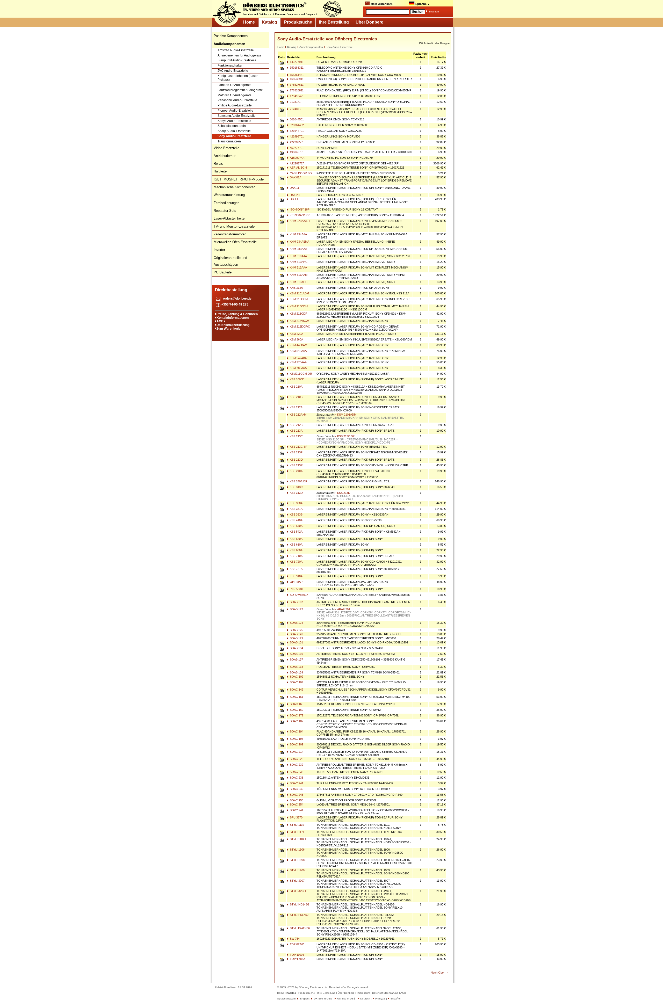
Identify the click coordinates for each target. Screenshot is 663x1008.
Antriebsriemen (225, 156)
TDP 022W (296, 944)
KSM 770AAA (298, 362)
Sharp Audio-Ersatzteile (234, 131)
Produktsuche (298, 22)
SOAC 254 (296, 804)
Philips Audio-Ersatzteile (235, 105)
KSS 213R (296, 465)
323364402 (296, 125)
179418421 (296, 96)
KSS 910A (295, 576)
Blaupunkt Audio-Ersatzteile (237, 60)
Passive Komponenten (231, 36)
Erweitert (434, 11)
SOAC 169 (296, 709)
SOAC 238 (296, 777)
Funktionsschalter (230, 65)
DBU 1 (293, 199)
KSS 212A (295, 407)
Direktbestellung (231, 290)
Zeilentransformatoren (230, 234)
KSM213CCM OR (300, 373)
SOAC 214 (296, 751)
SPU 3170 (295, 817)
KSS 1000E (296, 379)
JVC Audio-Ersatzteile (233, 70)
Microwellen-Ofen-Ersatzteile (235, 242)
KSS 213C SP (345, 436)
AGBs (221, 321)
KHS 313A (296, 287)
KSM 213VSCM (299, 320)
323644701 (296, 130)
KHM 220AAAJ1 (299, 220)
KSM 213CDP (298, 313)
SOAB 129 (296, 638)
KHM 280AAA (298, 248)
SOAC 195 (296, 738)
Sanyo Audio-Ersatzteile (234, 121)
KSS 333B (295, 514)
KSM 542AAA (298, 350)
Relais (218, 163)
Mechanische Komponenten (234, 187)
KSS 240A (295, 471)
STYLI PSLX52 (298, 914)
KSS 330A (295, 503)
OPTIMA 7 (296, 581)
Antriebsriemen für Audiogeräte (239, 55)
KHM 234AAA (298, 234)
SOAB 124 (296, 622)
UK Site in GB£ (323, 998)
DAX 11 (294, 187)
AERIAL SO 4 (298, 167)
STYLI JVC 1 (297, 891)
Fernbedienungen (226, 203)
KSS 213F (295, 452)
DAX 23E (295, 195)
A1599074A (296, 157)
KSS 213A (295, 430)
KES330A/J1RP (299, 215)
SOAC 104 (296, 682)
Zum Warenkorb (228, 328)
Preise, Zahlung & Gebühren (237, 314)
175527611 (296, 84)
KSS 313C (296, 487)
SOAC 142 (296, 689)
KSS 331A (295, 508)
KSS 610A (295, 544)
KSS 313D (296, 492)
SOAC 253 (296, 800)
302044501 (296, 119)
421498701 (296, 136)
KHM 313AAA (298, 267)
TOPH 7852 (297, 958)
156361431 (296, 74)
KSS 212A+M (297, 414)
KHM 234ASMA (299, 241)
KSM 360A (296, 339)
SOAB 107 (296, 602)
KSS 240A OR (298, 481)
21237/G (295, 101)
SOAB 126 (296, 634)
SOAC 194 (296, 731)
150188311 (296, 67)
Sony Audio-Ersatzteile (234, 136)
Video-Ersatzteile (226, 148)
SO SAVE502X (298, 594)
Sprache (421, 3)
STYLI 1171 (296, 831)
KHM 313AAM (298, 274)
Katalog (269, 22)
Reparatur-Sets (225, 211)
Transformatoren (229, 141)
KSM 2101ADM (299, 293)
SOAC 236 (296, 771)
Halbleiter (221, 171)
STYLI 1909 (297, 870)
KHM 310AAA (298, 256)
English (304, 998)
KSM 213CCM (298, 299)
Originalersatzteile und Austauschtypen (230, 261)
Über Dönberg (370, 22)
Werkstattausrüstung (229, 195)
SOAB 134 (296, 648)
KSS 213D (343, 492)
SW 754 (294, 938)
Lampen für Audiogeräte (234, 85)
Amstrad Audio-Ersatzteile (236, 50)
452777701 (296, 147)
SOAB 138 (296, 666)
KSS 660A (295, 550)
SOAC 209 (296, 744)
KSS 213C (296, 436)
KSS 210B (295, 396)
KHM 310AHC (298, 261)
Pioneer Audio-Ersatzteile (235, 110)
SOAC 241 (296, 783)
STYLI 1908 (297, 859)
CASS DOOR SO (300, 173)
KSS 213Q (296, 459)
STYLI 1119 (296, 824)
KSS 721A (295, 568)
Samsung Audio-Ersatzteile (237, 116)
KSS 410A (295, 520)
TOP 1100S (296, 954)
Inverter (219, 250)
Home (249, 22)
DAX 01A (295, 177)
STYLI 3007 (297, 880)
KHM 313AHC (298, 282)
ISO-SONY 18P (299, 209)
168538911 (296, 79)
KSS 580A (295, 538)
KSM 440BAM (298, 345)
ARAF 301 (343, 609)
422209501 (296, 142)
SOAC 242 (296, 789)
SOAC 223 (296, 758)
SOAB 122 (296, 609)
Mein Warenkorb (381, 3)
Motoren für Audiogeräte (234, 95)
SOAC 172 (296, 715)
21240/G (295, 109)
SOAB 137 (296, 659)
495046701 (296, 152)
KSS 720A (295, 561)
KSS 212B (295, 424)
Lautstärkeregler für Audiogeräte (240, 90)
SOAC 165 (296, 704)
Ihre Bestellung (334, 22)
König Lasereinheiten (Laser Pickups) (238, 78)
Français (379, 998)
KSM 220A (296, 333)
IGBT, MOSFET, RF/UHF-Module (239, 179)
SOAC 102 (296, 676)
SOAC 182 (296, 721)
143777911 (296, 61)
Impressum (363, 992)
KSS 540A (295, 525)
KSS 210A (295, 386)
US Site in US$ (346, 998)
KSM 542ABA (298, 358)
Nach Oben (438, 972)
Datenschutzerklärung (233, 325)
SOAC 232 (296, 764)
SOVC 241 (296, 810)
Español (395, 998)
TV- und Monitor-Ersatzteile (234, 226)
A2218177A (296, 163)
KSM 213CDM (298, 306)
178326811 (296, 90)
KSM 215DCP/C (299, 326)
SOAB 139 (296, 672)
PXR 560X (296, 589)
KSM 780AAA (298, 367)
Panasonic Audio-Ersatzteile (237, 100)
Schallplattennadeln (232, 126)
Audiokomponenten (311, 47)
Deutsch (364, 998)
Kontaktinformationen (233, 318)
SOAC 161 (296, 696)
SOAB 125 (296, 630)
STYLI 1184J (297, 839)
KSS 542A (295, 531)
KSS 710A (295, 555)
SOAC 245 (296, 794)
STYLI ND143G (299, 904)
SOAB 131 (296, 642)
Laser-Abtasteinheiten (230, 218)
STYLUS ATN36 (299, 928)
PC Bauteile (223, 272)
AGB (403, 992)
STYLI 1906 (297, 849)
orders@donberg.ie (237, 298)
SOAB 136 (296, 653)
